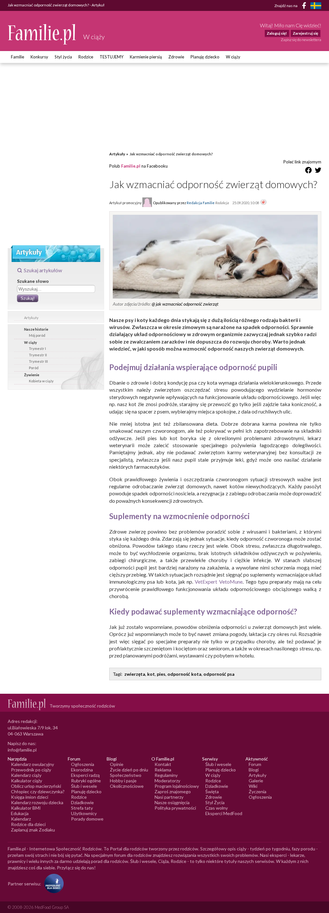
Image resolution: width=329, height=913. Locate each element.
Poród (34, 368)
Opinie (116, 764)
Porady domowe (87, 819)
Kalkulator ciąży (26, 780)
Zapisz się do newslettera (301, 39)
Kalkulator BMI (26, 808)
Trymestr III (38, 361)
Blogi (254, 769)
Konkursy (39, 56)
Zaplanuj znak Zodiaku (33, 829)
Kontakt (163, 764)
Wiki (253, 786)
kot (151, 674)
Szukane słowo (33, 281)
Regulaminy (166, 775)
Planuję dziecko (205, 56)
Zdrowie (176, 56)
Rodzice (85, 56)
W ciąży (233, 56)
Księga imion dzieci (29, 797)
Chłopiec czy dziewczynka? (38, 791)
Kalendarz (21, 819)
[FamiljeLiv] (315, 5)
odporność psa (219, 674)
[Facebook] (305, 7)
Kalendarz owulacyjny (32, 764)
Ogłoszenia (82, 764)
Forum (255, 764)
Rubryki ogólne (86, 780)
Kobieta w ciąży (41, 381)
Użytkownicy (84, 813)
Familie (17, 56)
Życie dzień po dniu (129, 769)
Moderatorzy (167, 780)
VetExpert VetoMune (218, 581)
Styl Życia (215, 802)
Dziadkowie (82, 802)
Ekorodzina (82, 769)
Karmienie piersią (146, 56)
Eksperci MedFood (223, 813)
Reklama (163, 769)
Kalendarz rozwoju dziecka (37, 802)
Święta (212, 791)
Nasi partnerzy (169, 797)
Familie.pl (130, 166)
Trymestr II (38, 355)
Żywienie (31, 375)
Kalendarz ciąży (26, 775)
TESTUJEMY (111, 56)
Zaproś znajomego (173, 791)
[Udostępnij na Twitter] (318, 171)
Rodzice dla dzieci (28, 824)
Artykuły (31, 318)
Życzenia (257, 791)
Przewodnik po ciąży (31, 769)
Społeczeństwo (125, 775)
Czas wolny (216, 808)
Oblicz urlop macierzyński (36, 786)
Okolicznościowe (127, 786)
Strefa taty (82, 808)
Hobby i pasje (123, 780)
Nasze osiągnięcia (172, 802)
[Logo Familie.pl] (42, 34)
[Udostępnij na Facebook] (308, 171)
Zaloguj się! (277, 33)
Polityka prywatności (175, 808)
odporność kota (184, 674)
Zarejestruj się (305, 33)
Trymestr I (37, 348)
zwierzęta (134, 674)
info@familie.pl (22, 749)
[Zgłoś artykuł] (263, 202)
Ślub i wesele (84, 786)
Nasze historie (36, 329)
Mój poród (37, 335)
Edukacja (20, 813)
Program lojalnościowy (177, 786)
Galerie (256, 780)
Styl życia (63, 56)
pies (161, 674)
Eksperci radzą (85, 775)
